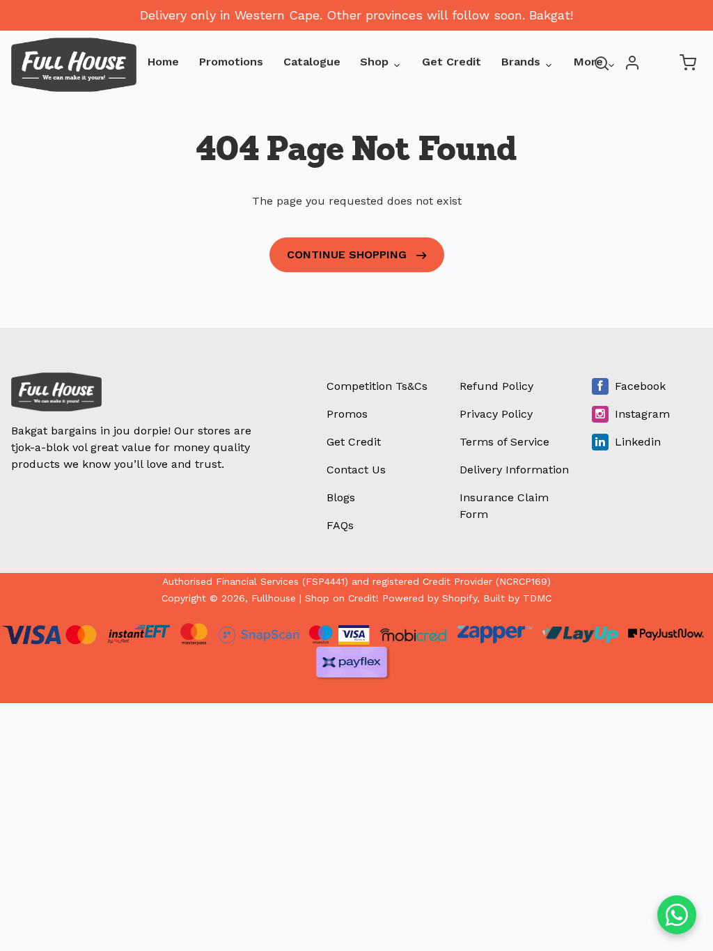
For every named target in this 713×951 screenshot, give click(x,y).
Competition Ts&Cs (377, 386)
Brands (520, 61)
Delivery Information (514, 469)
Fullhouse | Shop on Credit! (315, 598)
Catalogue (311, 61)
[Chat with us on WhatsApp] (676, 914)
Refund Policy (496, 386)
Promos (347, 414)
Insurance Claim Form (504, 506)
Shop (374, 61)
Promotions (231, 61)
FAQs (340, 525)
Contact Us (356, 469)
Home (163, 61)
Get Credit (451, 61)
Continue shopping (348, 254)
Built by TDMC (517, 598)
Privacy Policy (496, 414)
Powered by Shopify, (431, 598)
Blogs (341, 497)
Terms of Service (504, 441)
